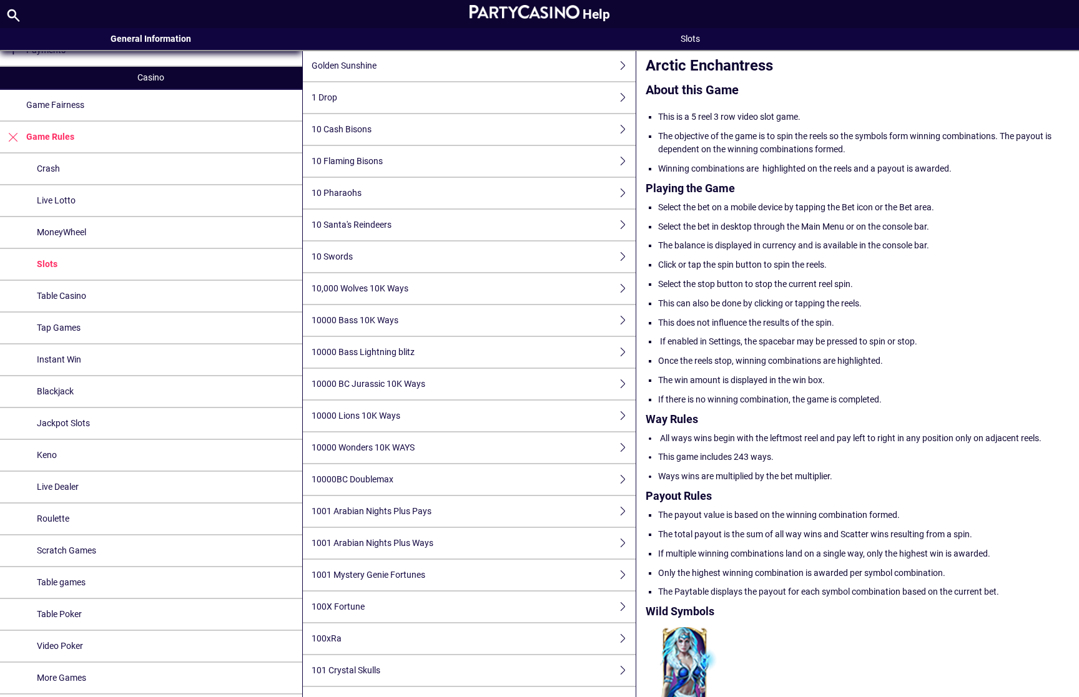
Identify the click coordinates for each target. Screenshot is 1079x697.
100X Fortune (338, 607)
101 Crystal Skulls (346, 670)
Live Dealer (58, 487)
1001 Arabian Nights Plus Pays (371, 511)
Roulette (53, 519)
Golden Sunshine (344, 66)
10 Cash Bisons (342, 129)
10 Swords (332, 256)
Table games (61, 582)
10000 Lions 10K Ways (356, 416)
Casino (150, 77)
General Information (151, 39)
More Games (61, 678)
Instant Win (59, 359)
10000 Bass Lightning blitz (363, 352)
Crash (48, 168)
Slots (47, 264)
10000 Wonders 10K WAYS (363, 447)
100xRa (327, 638)
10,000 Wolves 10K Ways (360, 288)
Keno (47, 455)
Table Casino (61, 296)
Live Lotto (56, 200)
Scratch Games (66, 550)
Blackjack (55, 391)
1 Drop (324, 97)
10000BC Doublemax (352, 479)
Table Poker (59, 614)
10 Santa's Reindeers (352, 225)
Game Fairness (55, 105)
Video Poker (60, 646)
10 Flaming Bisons (347, 161)
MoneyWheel (61, 232)
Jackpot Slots (63, 423)
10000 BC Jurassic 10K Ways (368, 384)
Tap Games (59, 328)
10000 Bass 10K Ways (355, 320)
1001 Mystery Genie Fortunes (368, 575)
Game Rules (50, 137)
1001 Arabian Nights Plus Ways (372, 543)
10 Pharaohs (337, 193)
